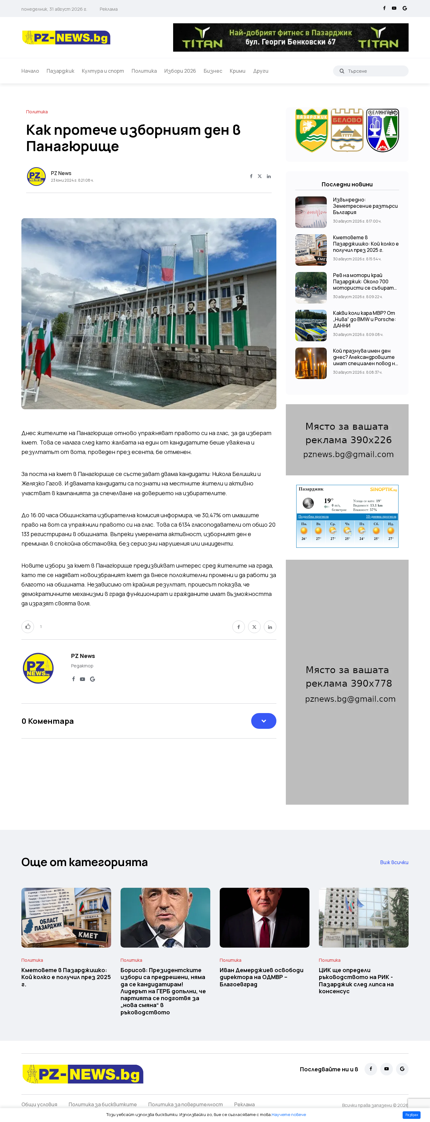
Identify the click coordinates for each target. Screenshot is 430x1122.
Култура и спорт (103, 70)
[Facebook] (384, 8)
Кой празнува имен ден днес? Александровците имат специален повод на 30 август (365, 360)
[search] (342, 71)
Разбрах (411, 1115)
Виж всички (394, 862)
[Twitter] (259, 176)
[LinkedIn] (269, 176)
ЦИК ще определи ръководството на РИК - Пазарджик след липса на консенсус (356, 980)
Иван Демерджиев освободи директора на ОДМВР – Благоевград (261, 977)
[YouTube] (394, 8)
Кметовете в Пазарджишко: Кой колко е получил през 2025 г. (366, 243)
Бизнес (213, 70)
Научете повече (289, 1114)
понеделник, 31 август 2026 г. (54, 9)
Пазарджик (60, 70)
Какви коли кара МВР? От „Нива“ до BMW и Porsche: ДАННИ (364, 319)
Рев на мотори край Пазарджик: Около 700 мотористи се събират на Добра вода (363, 285)
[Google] (405, 8)
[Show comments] (263, 721)
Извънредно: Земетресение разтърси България (365, 206)
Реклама (109, 9)
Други (261, 70)
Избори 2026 (180, 70)
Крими (238, 70)
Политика (144, 70)
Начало (30, 70)
